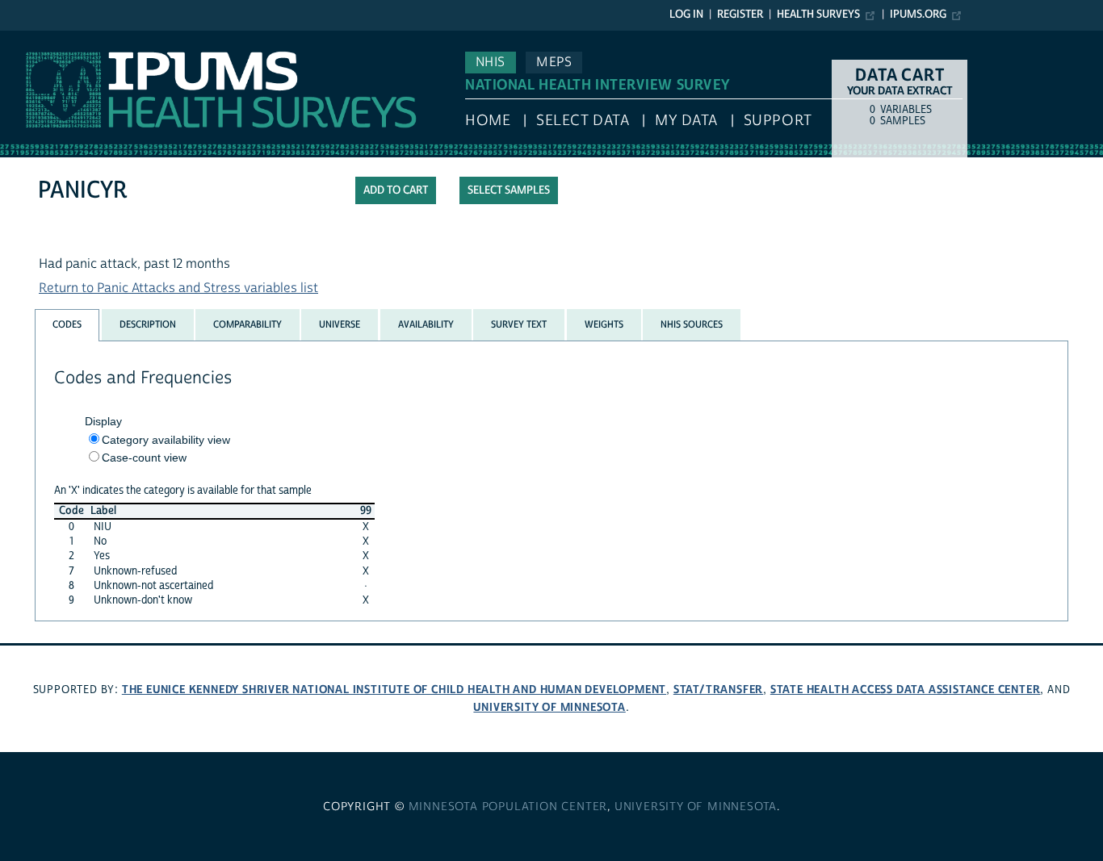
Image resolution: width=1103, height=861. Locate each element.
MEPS (554, 62)
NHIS (490, 62)
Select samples (509, 190)
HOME (487, 120)
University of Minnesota (549, 707)
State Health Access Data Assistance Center (905, 689)
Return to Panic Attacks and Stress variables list (178, 288)
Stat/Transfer (718, 689)
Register (740, 14)
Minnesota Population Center (508, 807)
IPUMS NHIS (35, 39)
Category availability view (166, 439)
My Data (686, 120)
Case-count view (144, 457)
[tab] (67, 325)
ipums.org (918, 14)
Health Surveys (818, 14)
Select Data (582, 120)
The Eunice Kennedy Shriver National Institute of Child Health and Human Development (394, 689)
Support (778, 120)
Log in (686, 14)
